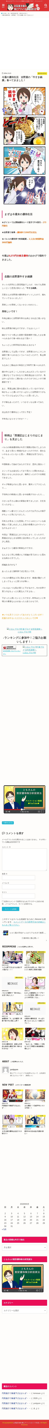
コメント (6, 847)
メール (5, 883)
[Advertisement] (24, 43)
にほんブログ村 (24, 632)
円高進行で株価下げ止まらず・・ (16, 1393)
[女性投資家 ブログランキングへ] (9, 648)
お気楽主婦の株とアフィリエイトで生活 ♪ (26, 1422)
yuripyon (14, 1069)
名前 (4, 874)
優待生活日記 (8, 823)
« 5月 (4, 1229)
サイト (4, 892)
